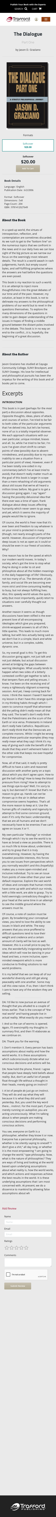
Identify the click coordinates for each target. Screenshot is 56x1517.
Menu (45, 19)
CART (35, 8)
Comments (10, 1255)
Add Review (9, 1208)
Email (7, 1228)
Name (7, 1216)
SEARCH (19, 8)
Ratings (8, 1241)
